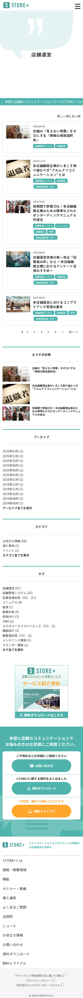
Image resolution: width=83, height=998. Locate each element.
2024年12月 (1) (13, 484)
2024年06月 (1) (13, 503)
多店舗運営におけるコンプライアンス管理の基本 (55, 304)
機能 (6, 879)
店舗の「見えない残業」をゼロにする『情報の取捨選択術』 (55, 135)
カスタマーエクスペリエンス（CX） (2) (29, 626)
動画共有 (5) (11, 612)
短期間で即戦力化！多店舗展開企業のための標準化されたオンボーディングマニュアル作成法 (55, 213)
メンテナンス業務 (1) (17, 640)
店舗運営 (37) (12, 588)
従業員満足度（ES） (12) (19, 598)
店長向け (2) (11, 616)
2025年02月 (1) (13, 479)
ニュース (9, 925)
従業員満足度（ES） (45, 186)
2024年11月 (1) (13, 489)
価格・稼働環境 (14, 869)
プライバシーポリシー (38, 980)
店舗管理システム (43, 146)
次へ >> (73, 332)
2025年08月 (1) (13, 465)
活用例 (8, 916)
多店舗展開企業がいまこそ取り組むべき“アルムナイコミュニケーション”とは (55, 170)
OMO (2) (8, 621)
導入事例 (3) (11, 545)
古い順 (76, 116)
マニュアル (62, 225)
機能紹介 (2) (11, 630)
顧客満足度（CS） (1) (17, 635)
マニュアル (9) (12, 602)
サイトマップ (22, 975)
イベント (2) (11, 550)
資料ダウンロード (16, 953)
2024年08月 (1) (13, 498)
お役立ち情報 (13, 935)
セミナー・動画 (14, 888)
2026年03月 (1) (13, 451)
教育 (51, 231)
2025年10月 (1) (13, 461)
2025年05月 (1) (13, 475)
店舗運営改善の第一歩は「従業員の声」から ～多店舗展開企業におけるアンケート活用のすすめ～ (55, 264)
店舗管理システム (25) (18, 593)
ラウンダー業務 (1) (15, 645)
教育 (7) (8, 607)
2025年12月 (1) (13, 456)
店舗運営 (61, 146)
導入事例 (9, 897)
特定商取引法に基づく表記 (46, 975)
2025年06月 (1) (13, 470)
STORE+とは (13, 860)
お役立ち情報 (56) (15, 541)
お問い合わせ (13, 944)
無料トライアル (14, 963)
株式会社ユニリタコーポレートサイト (38, 985)
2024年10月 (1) (13, 494)
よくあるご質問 (14, 907)
